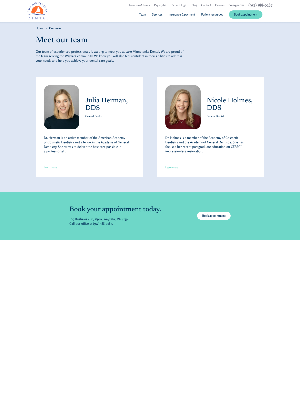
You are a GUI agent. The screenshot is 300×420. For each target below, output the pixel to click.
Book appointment (216, 215)
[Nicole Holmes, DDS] (183, 107)
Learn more (50, 167)
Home (39, 28)
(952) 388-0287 (102, 223)
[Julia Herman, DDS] (61, 107)
